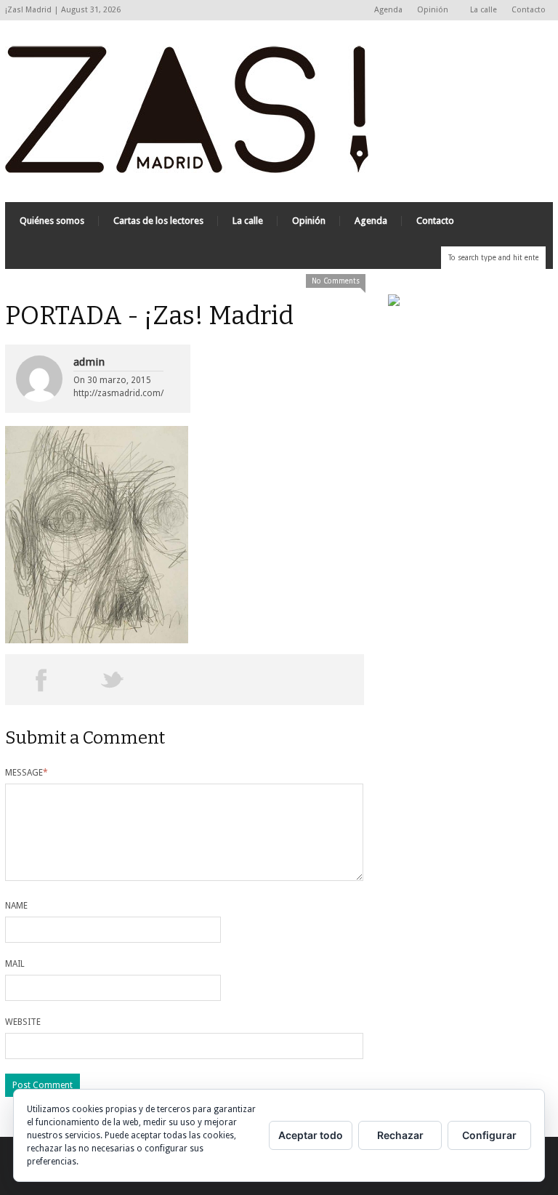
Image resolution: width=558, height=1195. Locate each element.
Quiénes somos (52, 220)
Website (23, 1022)
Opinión (429, 10)
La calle (483, 10)
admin (89, 362)
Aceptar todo (310, 1135)
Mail (15, 964)
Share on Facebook (41, 679)
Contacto (529, 10)
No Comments (336, 281)
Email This (328, 679)
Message (26, 773)
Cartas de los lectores (158, 220)
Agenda (388, 10)
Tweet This (113, 679)
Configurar (489, 1135)
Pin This (256, 679)
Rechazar (400, 1135)
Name (16, 906)
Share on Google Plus (184, 679)
